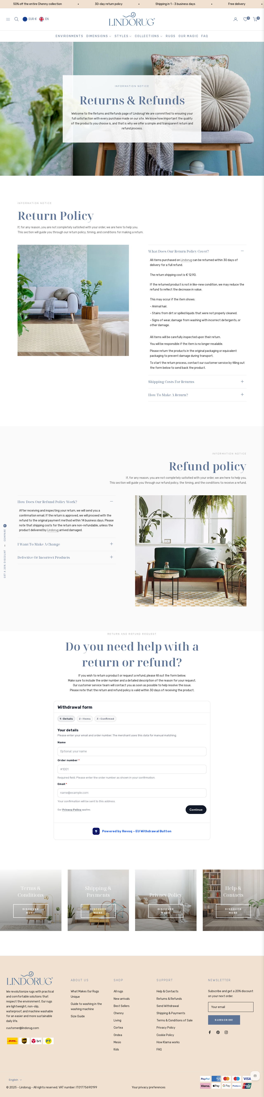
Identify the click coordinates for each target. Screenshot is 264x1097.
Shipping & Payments (171, 1013)
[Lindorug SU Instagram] (226, 1032)
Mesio (117, 1042)
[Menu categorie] (9, 19)
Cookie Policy (165, 1035)
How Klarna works (168, 1042)
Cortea (118, 1027)
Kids (116, 1049)
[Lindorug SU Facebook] (209, 1032)
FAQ (159, 1049)
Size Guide (78, 1016)
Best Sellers (122, 1006)
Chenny (119, 1013)
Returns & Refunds (169, 999)
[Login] (235, 19)
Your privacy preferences (148, 1087)
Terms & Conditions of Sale (175, 1020)
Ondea (118, 1035)
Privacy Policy (166, 1027)
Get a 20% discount (5, 564)
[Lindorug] (30, 978)
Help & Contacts (167, 991)
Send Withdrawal (168, 1006)
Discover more (30, 911)
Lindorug (186, 260)
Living (117, 1020)
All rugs (118, 991)
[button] (16, 19)
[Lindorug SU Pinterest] (218, 1032)
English (13, 1079)
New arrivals (122, 999)
